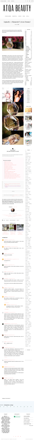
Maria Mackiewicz (7, 246)
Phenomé (27, 309)
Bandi (30, 162)
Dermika (30, 203)
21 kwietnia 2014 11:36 (15, 259)
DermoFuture (27, 208)
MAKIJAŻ (28, 90)
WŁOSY (28, 94)
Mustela (29, 283)
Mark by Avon (27, 269)
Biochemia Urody (28, 177)
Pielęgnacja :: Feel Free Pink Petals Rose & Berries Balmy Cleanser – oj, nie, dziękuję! (28, 128)
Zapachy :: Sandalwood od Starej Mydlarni (5, 233)
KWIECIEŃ (6, 417)
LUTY (6, 416)
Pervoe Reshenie (28, 304)
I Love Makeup (27, 229)
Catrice (26, 188)
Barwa (26, 165)
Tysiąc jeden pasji (26, 418)
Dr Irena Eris (27, 211)
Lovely (29, 263)
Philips (30, 309)
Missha (26, 281)
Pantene (30, 301)
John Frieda (27, 237)
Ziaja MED (29, 341)
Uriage (26, 333)
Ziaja (26, 341)
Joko (30, 237)
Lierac (30, 255)
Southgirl (6, 278)
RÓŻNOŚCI (28, 102)
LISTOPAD (3, 420)
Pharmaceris (27, 307)
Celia (29, 188)
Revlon (26, 315)
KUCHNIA (28, 98)
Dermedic (27, 203)
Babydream (27, 162)
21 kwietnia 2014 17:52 (13, 304)
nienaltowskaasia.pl (8, 259)
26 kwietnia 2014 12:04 (11, 347)
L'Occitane (27, 246)
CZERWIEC (2, 418)
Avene (29, 159)
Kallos (26, 240)
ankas (5, 271)
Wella (29, 335)
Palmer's (27, 301)
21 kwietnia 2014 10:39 (10, 253)
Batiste (26, 168)
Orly (29, 298)
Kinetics (29, 243)
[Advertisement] (29, 364)
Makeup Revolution (28, 266)
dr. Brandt (27, 344)
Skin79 (26, 324)
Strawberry (6, 312)
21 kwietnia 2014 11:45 (11, 264)
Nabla (28, 286)
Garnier (27, 220)
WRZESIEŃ (3, 419)
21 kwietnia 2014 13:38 (10, 287)
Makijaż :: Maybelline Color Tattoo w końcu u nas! (28, 137)
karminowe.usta (7, 323)
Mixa (29, 281)
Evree (29, 217)
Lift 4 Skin (27, 257)
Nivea (30, 292)
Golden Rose (27, 223)
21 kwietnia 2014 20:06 (13, 323)
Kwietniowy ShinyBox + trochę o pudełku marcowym (8, 216)
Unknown (5, 239)
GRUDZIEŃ (7, 420)
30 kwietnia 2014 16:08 (11, 366)
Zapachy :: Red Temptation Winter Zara (13, 233)
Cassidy (5, 287)
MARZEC (2, 417)
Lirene (26, 260)
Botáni (26, 182)
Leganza (27, 255)
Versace (29, 333)
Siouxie (5, 253)
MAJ (8, 417)
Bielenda (30, 171)
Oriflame (27, 298)
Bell (29, 168)
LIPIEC (6, 418)
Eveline (27, 217)
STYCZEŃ (5, 424)
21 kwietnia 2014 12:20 (10, 271)
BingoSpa (27, 174)
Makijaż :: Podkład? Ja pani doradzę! (28, 113)
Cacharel (27, 185)
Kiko (26, 243)
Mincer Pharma (28, 278)
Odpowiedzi (7, 302)
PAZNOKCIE (28, 91)
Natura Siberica (28, 289)
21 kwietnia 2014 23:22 (9, 341)
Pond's (26, 312)
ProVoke (29, 312)
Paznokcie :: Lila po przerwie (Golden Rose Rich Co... (28, 70)
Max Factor (27, 272)
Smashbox (29, 324)
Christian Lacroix (28, 191)
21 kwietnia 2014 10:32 (11, 239)
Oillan (26, 295)
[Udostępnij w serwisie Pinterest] (16, 207)
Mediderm (27, 275)
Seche (26, 321)
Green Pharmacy (28, 226)
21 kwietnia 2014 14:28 (11, 296)
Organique (29, 295)
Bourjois (29, 182)
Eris (30, 214)
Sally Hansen (27, 318)
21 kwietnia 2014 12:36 (11, 278)
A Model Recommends (27, 416)
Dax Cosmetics (27, 197)
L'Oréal (30, 246)
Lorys (26, 263)
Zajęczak (6, 347)
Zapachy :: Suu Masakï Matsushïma (20, 233)
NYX (26, 286)
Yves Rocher (29, 338)
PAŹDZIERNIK (7, 419)
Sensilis (29, 321)
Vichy (26, 335)
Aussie (26, 159)
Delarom (27, 200)
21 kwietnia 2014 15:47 (12, 312)
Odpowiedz (6, 256)
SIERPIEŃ (8, 418)
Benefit (27, 171)
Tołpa (26, 330)
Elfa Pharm (27, 214)
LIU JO (26, 249)
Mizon (26, 283)
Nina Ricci (27, 292)
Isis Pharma (27, 234)
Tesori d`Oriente (28, 327)
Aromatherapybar (28, 156)
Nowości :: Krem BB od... (28, 145)
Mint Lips (5, 264)
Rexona (30, 315)
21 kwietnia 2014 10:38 (14, 246)
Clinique (27, 194)
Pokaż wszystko (31, 425)
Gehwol (30, 220)
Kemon (29, 240)
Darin (5, 341)
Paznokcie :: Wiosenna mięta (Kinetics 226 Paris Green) (17, 216)
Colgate (30, 194)
